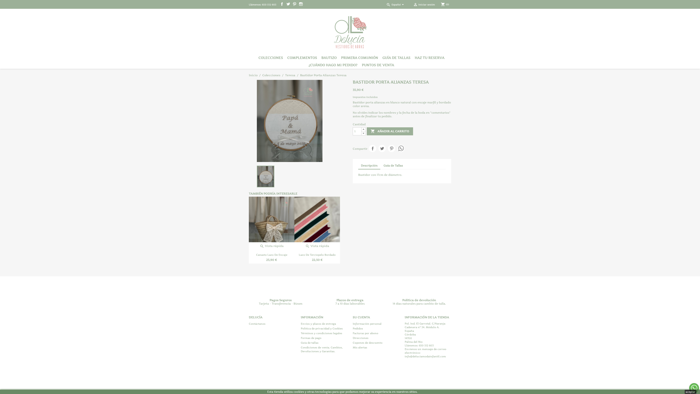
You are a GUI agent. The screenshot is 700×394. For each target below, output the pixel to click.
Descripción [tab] (369, 165)
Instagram (300, 4)
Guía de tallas (396, 58)
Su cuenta (361, 317)
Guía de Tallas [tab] (393, 165)
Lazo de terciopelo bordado (317, 254)
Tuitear (382, 148)
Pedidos (358, 328)
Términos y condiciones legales (321, 333)
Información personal (367, 323)
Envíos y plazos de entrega (318, 323)
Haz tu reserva (429, 58)
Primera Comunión (359, 58)
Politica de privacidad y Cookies (322, 328)
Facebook (281, 4)
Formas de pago (311, 337)
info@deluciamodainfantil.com (425, 356)
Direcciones (360, 337)
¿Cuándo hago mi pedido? (333, 65)
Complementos (302, 58)
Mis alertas (360, 347)
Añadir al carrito (390, 131)
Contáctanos (257, 323)
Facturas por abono (365, 333)
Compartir (372, 148)
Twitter (288, 4)
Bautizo (329, 58)
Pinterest (294, 4)
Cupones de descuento (367, 342)
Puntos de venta (378, 65)
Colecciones (270, 58)
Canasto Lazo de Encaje (271, 254)
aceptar (690, 391)
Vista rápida (272, 246)
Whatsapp (401, 148)
